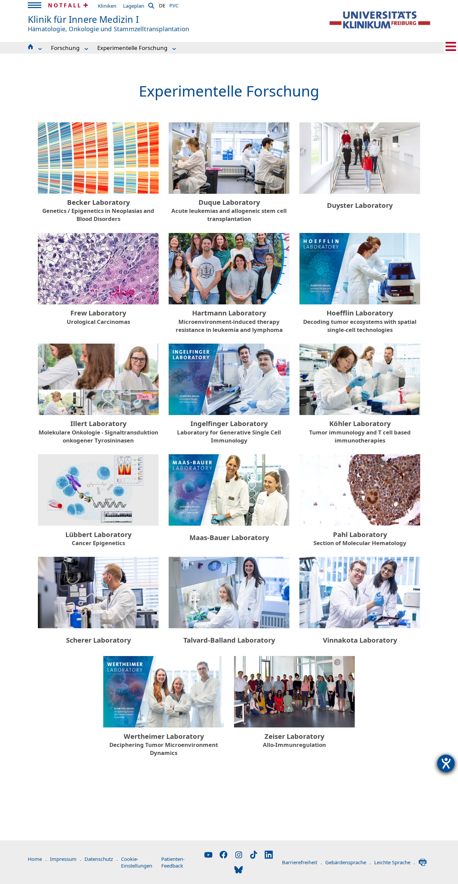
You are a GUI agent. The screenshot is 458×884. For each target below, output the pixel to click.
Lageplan (133, 5)
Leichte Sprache (394, 862)
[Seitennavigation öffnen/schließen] (451, 46)
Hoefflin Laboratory (359, 321)
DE (162, 4)
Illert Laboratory (98, 431)
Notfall (65, 5)
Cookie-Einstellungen (136, 862)
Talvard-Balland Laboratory (229, 640)
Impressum (65, 859)
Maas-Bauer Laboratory (229, 537)
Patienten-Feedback (173, 862)
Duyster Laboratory (360, 205)
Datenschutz (101, 859)
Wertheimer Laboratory (163, 744)
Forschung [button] (65, 48)
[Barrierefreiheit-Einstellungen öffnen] (446, 763)
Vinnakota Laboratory (360, 640)
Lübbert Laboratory (98, 538)
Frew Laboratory (98, 317)
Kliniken (107, 5)
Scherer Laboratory (98, 640)
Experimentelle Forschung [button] (132, 48)
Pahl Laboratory (359, 538)
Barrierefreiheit (302, 862)
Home (37, 859)
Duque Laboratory (229, 210)
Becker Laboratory (98, 210)
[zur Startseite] (380, 20)
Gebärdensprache (348, 862)
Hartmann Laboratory (229, 321)
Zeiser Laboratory (294, 740)
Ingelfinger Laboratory (229, 431)
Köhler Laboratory (360, 431)
